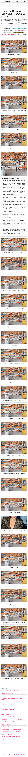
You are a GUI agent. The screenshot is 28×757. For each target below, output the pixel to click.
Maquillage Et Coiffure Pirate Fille (8, 714)
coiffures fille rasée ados (7, 28)
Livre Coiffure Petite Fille (7, 707)
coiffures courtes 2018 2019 (18, 32)
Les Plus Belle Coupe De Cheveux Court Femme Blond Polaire (13, 699)
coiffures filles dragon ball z (8, 34)
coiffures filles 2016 (8, 32)
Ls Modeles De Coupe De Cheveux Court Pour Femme (13, 702)
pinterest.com (8, 685)
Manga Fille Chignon (6, 695)
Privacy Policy (16, 754)
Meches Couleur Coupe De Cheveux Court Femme (12, 721)
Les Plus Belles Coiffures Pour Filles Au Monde (11, 712)
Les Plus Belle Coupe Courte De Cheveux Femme (12, 719)
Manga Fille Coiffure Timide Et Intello (9, 716)
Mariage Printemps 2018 (7, 734)
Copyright (23, 754)
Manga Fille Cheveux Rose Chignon (9, 739)
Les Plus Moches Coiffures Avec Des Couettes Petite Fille (13, 729)
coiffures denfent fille (21, 30)
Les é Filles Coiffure (6, 724)
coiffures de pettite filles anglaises (9, 30)
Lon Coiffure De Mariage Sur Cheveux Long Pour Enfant (13, 726)
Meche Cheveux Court (6, 704)
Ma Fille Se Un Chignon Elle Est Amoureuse (11, 736)
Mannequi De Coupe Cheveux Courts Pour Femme (12, 690)
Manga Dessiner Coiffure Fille (8, 709)
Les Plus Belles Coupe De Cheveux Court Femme (12, 731)
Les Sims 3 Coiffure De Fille (7, 693)
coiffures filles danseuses (20, 34)
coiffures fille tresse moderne (19, 28)
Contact (9, 754)
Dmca (4, 754)
